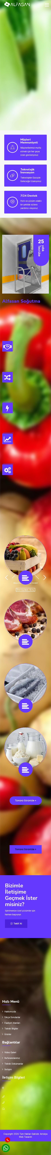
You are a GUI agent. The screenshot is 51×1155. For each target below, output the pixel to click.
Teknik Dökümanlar (13, 1063)
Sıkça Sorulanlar (12, 1017)
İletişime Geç (26, 591)
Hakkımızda (10, 1011)
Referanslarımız (12, 1058)
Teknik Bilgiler (11, 1028)
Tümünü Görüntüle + (25, 800)
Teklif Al (17, 923)
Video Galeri (10, 1052)
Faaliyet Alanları (12, 1023)
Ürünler (7, 1034)
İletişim (8, 1069)
